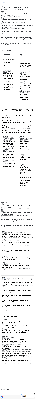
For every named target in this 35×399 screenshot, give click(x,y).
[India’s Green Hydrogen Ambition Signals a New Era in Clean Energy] (25, 72)
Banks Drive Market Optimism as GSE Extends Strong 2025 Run (8, 157)
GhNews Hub (21, 60)
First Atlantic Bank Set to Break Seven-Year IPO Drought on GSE (9, 165)
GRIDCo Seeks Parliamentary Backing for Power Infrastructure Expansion (24, 98)
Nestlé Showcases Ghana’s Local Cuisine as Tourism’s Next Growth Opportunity (25, 145)
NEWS (1, 5)
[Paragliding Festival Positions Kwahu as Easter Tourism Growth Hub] (25, 153)
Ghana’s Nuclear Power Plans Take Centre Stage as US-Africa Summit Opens (25, 64)
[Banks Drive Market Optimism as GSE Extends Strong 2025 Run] (9, 152)
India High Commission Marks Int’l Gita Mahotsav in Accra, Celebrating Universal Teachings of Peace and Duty (25, 170)
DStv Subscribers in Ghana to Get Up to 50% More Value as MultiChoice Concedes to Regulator (16, 331)
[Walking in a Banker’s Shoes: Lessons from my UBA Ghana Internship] (11, 123)
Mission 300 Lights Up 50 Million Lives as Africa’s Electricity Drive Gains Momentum (25, 87)
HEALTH (32, 279)
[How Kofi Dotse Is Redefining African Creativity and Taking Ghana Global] (9, 82)
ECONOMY (2, 11)
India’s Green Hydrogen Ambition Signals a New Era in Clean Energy (25, 77)
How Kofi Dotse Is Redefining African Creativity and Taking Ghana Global (9, 87)
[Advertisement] (17, 195)
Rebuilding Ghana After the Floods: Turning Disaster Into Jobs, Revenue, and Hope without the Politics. (17, 131)
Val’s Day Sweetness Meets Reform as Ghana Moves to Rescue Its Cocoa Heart (9, 62)
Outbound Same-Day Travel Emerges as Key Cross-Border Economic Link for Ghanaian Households (25, 181)
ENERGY (2, 23)
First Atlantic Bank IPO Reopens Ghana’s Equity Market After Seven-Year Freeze (9, 144)
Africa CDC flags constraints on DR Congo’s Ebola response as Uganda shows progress (16, 291)
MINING (2, 46)
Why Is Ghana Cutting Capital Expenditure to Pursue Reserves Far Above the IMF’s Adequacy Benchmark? (16, 38)
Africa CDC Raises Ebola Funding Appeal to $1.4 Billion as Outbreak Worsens (16, 301)
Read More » (5, 69)
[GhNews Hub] (5, 2)
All (30, 55)
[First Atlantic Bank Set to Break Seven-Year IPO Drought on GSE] (9, 161)
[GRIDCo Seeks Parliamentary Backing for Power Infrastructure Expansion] (25, 92)
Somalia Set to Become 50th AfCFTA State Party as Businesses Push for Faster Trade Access (15, 8)
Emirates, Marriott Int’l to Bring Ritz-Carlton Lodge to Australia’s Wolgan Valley (8, 77)
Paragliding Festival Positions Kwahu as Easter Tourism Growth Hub (25, 158)
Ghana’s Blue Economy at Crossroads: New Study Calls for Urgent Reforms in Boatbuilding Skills (16, 121)
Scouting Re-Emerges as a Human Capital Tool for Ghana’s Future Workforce (16, 361)
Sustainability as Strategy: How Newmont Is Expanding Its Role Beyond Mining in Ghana (17, 220)
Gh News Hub (14, 389)
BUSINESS (2, 29)
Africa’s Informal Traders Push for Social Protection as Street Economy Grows (17, 243)
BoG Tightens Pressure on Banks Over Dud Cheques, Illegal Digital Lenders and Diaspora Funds (17, 354)
